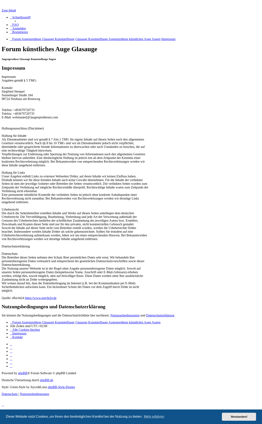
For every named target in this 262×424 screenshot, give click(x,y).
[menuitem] (14, 24)
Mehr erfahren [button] (154, 416)
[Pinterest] (11, 359)
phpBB (22, 373)
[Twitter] (11, 351)
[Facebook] (11, 347)
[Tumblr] (11, 362)
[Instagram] (11, 355)
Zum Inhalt (9, 10)
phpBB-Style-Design (61, 387)
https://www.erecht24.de (40, 298)
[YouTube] (11, 366)
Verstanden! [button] (239, 416)
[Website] (11, 344)
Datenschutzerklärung (160, 315)
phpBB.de (46, 380)
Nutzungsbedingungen (125, 315)
